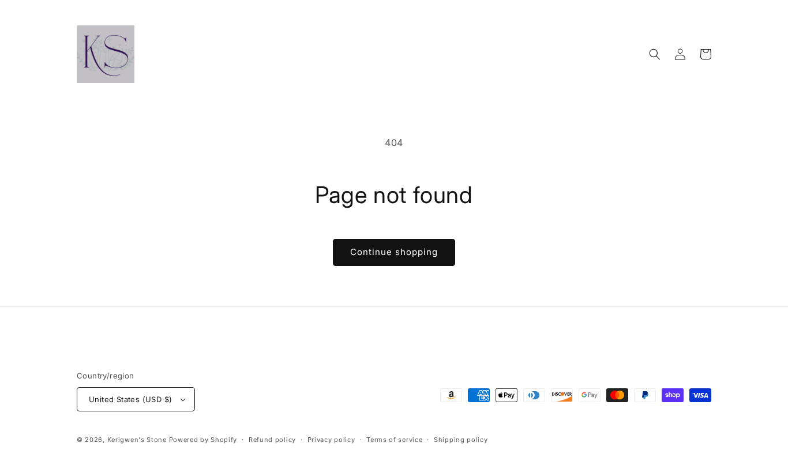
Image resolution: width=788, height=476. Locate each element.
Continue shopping (394, 251)
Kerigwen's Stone (137, 440)
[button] (654, 54)
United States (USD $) (130, 399)
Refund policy (272, 440)
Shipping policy (461, 440)
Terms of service (394, 440)
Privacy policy (331, 440)
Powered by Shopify (203, 440)
